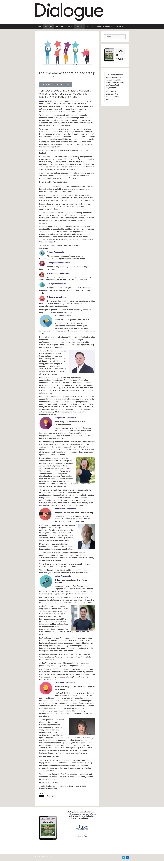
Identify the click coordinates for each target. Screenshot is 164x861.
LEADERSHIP (48, 27)
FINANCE (70, 27)
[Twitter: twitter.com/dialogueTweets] (123, 857)
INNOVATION (60, 27)
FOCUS (39, 27)
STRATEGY (90, 27)
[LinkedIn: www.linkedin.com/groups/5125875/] (127, 857)
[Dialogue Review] (69, 12)
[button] (55, 84)
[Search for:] (115, 37)
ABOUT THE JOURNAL (104, 27)
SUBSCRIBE (119, 27)
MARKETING (79, 27)
